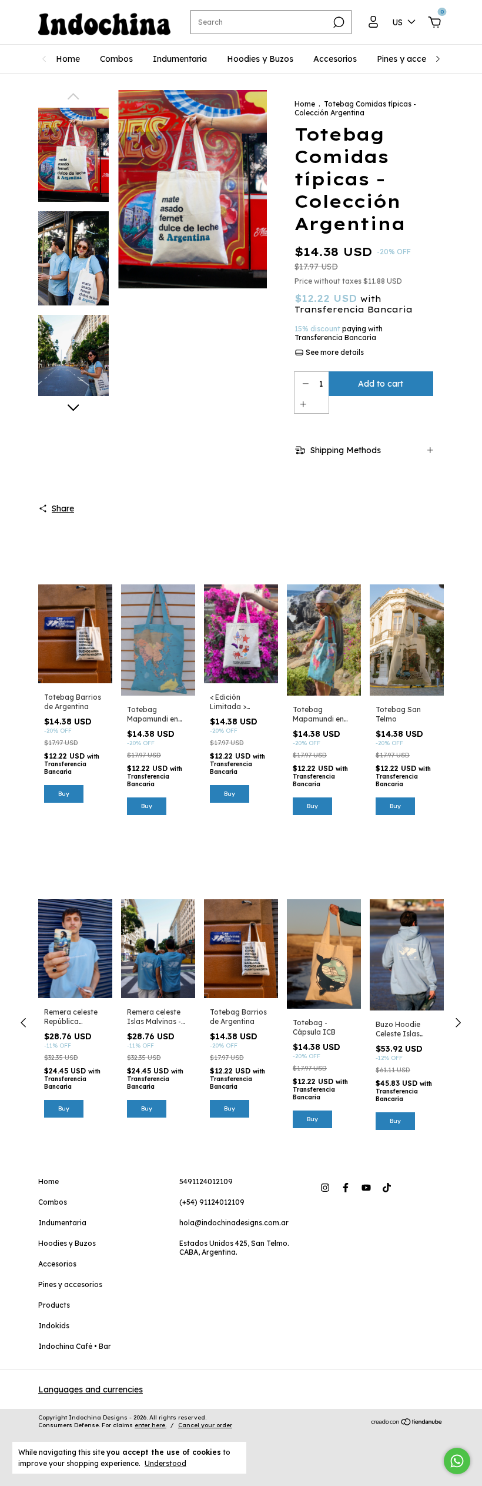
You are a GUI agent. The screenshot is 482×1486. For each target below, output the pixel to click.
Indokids (53, 1325)
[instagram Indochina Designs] (325, 1187)
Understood (165, 1463)
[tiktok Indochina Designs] (386, 1187)
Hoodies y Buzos (260, 59)
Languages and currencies (90, 1389)
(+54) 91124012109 (212, 1202)
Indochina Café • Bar (74, 1346)
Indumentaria (180, 59)
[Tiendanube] (407, 1423)
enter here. (150, 1425)
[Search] (338, 22)
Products (54, 1305)
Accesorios (335, 59)
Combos (116, 59)
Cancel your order (205, 1425)
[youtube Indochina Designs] (366, 1187)
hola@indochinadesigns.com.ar (234, 1222)
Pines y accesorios (413, 59)
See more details (334, 352)
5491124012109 (206, 1181)
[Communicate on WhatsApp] (457, 1461)
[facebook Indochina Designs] (345, 1187)
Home (68, 59)
